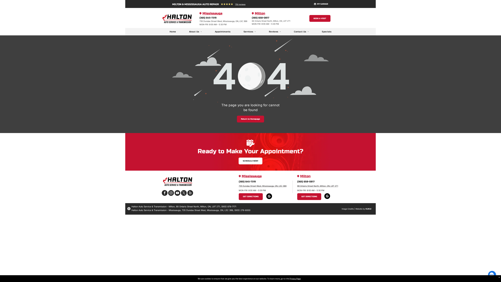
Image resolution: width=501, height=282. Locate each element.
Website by (360, 209)
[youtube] (177, 193)
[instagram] (171, 193)
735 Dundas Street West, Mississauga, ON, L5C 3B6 (263, 186)
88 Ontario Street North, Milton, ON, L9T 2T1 (317, 186)
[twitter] (184, 193)
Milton (260, 13)
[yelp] (190, 193)
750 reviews (240, 4)
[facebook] (165, 193)
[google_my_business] (269, 196)
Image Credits (348, 209)
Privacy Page (295, 278)
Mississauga (212, 13)
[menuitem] (173, 31)
